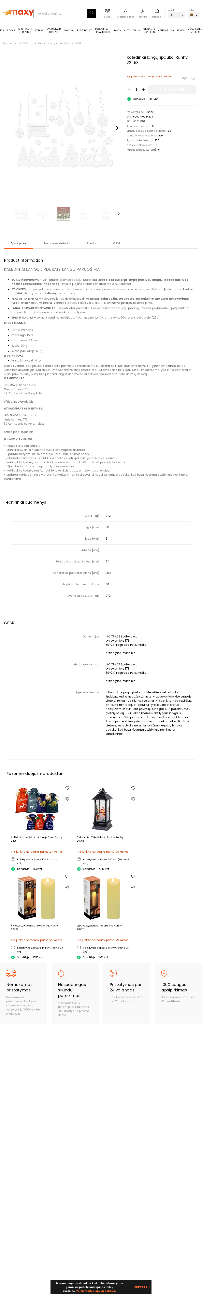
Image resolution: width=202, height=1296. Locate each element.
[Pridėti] (143, 90)
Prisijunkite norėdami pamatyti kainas (149, 76)
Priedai (91, 243)
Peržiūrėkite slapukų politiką (95, 1291)
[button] (91, 13)
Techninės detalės (57, 243)
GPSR (116, 243)
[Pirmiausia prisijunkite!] (193, 77)
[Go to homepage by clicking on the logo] (18, 22)
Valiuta (171, 10)
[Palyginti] (184, 77)
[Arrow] (119, 214)
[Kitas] (117, 128)
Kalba (191, 10)
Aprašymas (19, 243)
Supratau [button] (142, 1287)
